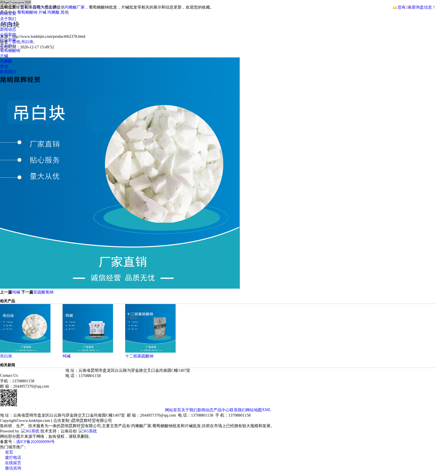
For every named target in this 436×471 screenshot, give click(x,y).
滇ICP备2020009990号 (35, 442)
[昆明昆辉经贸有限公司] (20, 83)
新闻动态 (8, 29)
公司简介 (8, 24)
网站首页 (8, 13)
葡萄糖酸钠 (10, 50)
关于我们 (8, 19)
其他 (4, 66)
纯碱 (16, 292)
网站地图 (254, 410)
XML (266, 410)
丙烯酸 (6, 61)
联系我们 (8, 72)
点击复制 (61, 420)
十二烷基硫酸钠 (139, 356)
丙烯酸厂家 (75, 7)
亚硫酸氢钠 (43, 292)
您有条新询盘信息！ (417, 7)
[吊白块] (25, 351)
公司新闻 (8, 34)
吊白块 (6, 356)
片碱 (4, 56)
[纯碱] (88, 351)
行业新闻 (8, 40)
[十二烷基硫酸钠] (150, 351)
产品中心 (8, 45)
